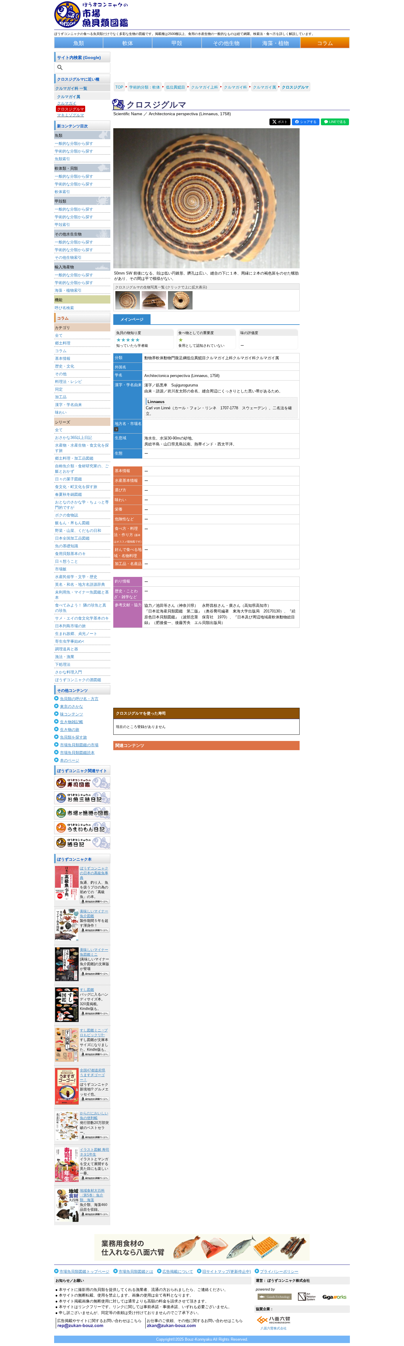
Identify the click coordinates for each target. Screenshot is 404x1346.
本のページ (69, 760)
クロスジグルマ (70, 109)
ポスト (282, 121)
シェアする (308, 121)
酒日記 (82, 842)
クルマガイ (66, 103)
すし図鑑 (87, 990)
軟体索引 (62, 192)
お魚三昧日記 (82, 797)
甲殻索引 (62, 224)
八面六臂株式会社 (274, 1328)
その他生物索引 (68, 257)
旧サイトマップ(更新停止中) (226, 1271)
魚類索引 (62, 159)
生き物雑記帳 (71, 722)
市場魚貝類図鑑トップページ (84, 1271)
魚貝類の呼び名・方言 (79, 699)
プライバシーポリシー (279, 1271)
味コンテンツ (71, 714)
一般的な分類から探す (74, 143)
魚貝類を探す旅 (73, 737)
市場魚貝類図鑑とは (136, 1271)
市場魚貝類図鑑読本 (77, 752)
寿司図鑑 (82, 783)
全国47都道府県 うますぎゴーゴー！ (92, 1075)
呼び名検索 (64, 308)
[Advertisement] (206, 809)
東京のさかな (71, 706)
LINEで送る (337, 121)
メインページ (131, 319)
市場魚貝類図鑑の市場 (79, 745)
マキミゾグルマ (70, 115)
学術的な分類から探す (74, 151)
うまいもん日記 (82, 827)
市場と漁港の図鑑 (82, 812)
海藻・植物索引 (68, 290)
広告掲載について (177, 1271)
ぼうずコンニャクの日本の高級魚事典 (94, 873)
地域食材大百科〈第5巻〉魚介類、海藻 (92, 1195)
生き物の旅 (69, 729)
